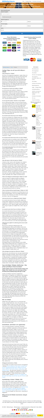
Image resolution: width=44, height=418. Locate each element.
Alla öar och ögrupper (37, 74)
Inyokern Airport (5, 370)
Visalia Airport (22, 368)
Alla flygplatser (35, 70)
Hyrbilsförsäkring (35, 89)
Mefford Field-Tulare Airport (12, 368)
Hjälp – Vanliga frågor (36, 87)
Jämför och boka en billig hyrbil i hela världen (36, 93)
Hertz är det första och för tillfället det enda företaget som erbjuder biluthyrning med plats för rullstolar (39, 133)
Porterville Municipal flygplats (8, 389)
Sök (22, 33)
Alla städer (34, 81)
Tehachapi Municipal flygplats (18, 388)
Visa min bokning (35, 100)
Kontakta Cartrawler (36, 1)
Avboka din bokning (36, 83)
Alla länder (34, 72)
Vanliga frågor (28, 1)
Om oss (33, 98)
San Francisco (23, 375)
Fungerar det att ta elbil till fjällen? (39, 154)
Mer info (34, 416)
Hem (23, 1)
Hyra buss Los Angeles (19, 374)
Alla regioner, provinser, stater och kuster (36, 78)
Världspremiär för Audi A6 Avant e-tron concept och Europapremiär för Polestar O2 (38, 145)
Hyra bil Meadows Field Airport (14, 366)
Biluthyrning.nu (9, 1)
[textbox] (22, 14)
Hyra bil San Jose (15, 375)
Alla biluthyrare (35, 68)
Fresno (3, 377)
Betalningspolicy (35, 85)
